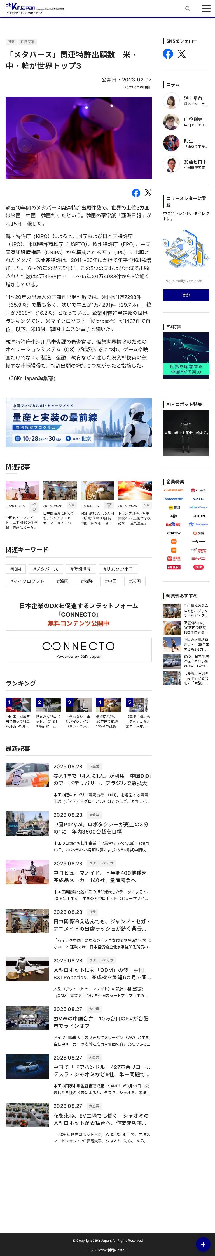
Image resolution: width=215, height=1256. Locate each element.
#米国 (135, 581)
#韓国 (63, 581)
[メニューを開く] (206, 8)
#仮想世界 (81, 569)
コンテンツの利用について (107, 1250)
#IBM (15, 569)
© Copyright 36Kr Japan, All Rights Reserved (108, 1240)
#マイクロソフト (27, 581)
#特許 (87, 581)
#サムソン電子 (118, 569)
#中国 (111, 581)
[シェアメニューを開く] (203, 1244)
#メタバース (45, 569)
